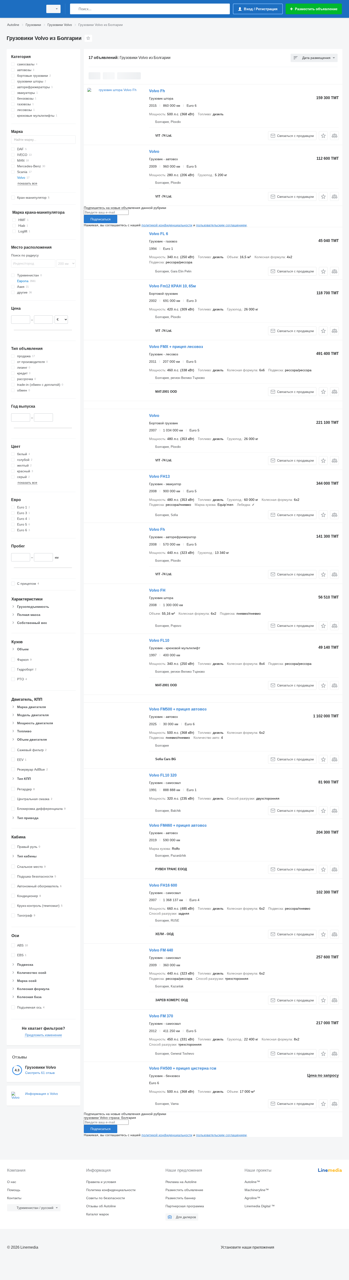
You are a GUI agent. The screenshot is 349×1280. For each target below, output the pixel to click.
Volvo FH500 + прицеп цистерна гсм (182, 1068)
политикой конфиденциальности (166, 225)
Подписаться (100, 219)
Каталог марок (97, 1214)
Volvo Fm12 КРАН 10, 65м (172, 286)
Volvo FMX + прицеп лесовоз (176, 347)
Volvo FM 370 (161, 1016)
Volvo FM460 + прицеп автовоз (178, 825)
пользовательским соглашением (221, 225)
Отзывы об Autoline (101, 1206)
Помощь (13, 1190)
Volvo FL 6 (158, 234)
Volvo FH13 (159, 476)
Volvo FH (157, 590)
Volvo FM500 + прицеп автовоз (178, 709)
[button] (323, 135)
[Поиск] (75, 9)
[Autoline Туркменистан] (23, 9)
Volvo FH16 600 (163, 885)
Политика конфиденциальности (111, 1190)
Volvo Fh (157, 91)
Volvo (154, 152)
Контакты (14, 1198)
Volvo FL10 (159, 640)
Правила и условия (101, 1182)
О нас (11, 1182)
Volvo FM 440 (161, 950)
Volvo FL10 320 (163, 775)
